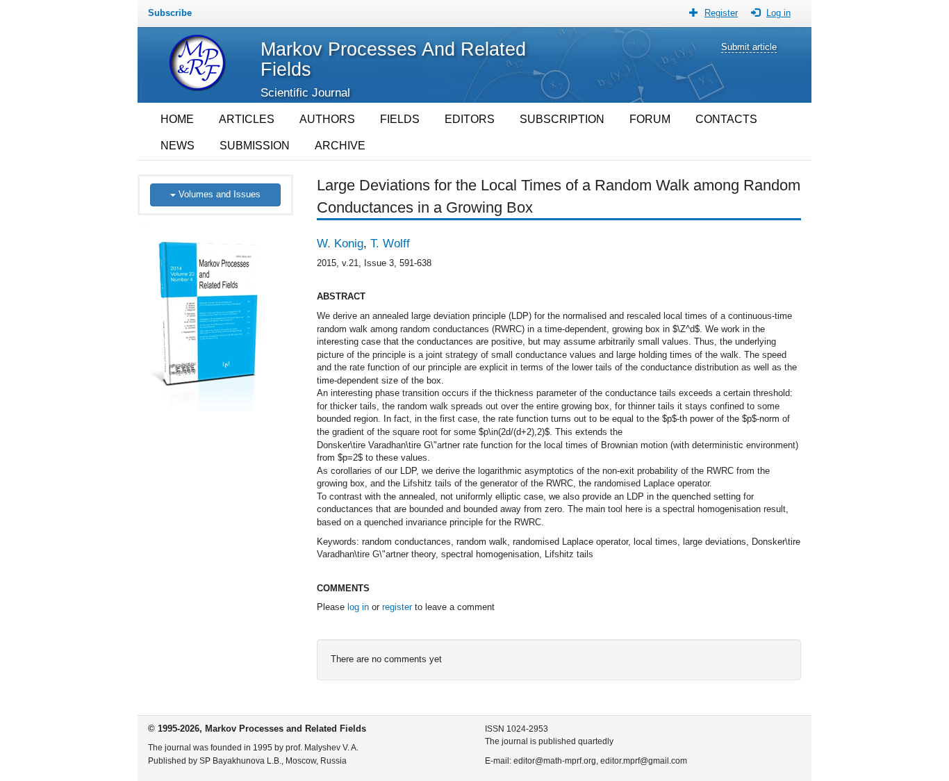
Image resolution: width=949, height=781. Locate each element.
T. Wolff (390, 243)
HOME (177, 119)
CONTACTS (726, 119)
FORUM (649, 119)
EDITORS (470, 119)
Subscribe (170, 13)
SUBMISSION (255, 145)
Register (721, 13)
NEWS (177, 145)
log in (358, 607)
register (397, 607)
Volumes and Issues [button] (218, 194)
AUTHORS (327, 119)
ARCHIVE (340, 145)
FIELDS (400, 119)
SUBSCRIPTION (562, 119)
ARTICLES (246, 119)
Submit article (749, 47)
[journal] (216, 313)
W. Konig (340, 243)
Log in (778, 13)
